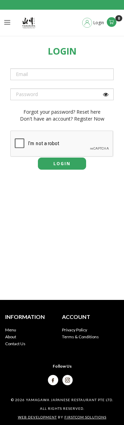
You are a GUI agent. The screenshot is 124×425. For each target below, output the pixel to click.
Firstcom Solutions (85, 417)
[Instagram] (67, 379)
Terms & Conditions (80, 336)
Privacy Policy (74, 329)
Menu (10, 329)
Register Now (89, 118)
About (10, 336)
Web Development (37, 417)
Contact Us (15, 343)
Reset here (88, 111)
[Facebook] (53, 379)
